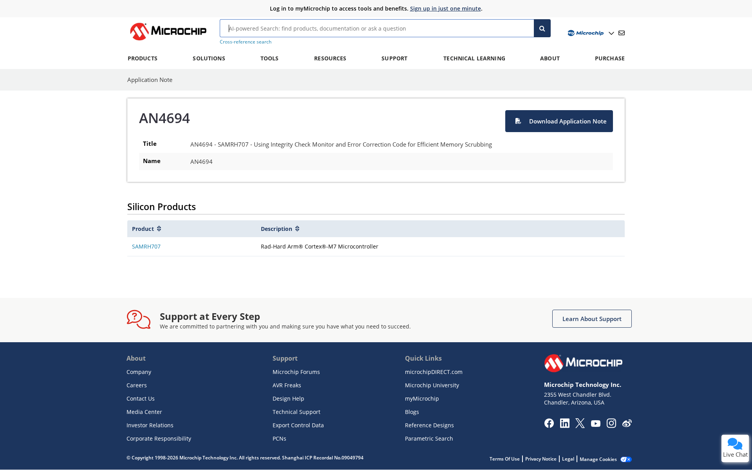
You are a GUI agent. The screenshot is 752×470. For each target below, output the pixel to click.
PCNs (279, 438)
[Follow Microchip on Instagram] (611, 426)
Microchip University (432, 385)
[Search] (542, 28)
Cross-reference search (245, 41)
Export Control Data (298, 425)
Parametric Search (429, 438)
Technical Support (296, 412)
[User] (590, 33)
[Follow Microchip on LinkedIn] (564, 426)
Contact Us (141, 398)
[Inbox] (621, 33)
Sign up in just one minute (445, 8)
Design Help (288, 398)
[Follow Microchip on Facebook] (549, 426)
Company (139, 372)
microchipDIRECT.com (434, 372)
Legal (568, 458)
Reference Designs (429, 425)
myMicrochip (422, 398)
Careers (137, 385)
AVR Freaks (287, 385)
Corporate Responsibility (159, 438)
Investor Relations (150, 425)
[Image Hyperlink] (168, 40)
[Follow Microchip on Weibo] (627, 425)
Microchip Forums (296, 372)
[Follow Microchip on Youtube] (595, 424)
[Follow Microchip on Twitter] (580, 426)
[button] (559, 121)
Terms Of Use (505, 458)
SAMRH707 (146, 246)
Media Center (144, 412)
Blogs (412, 412)
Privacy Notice (541, 458)
